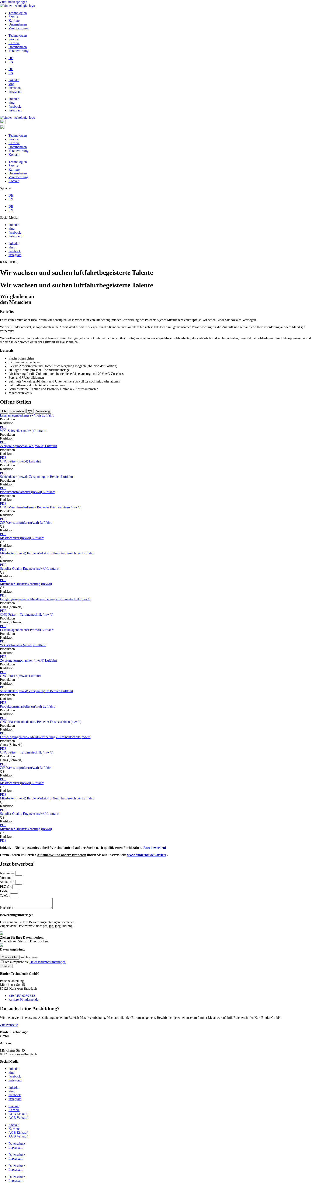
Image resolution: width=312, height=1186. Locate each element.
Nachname (7, 873)
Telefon (5, 895)
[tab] (4, 411)
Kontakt (13, 154)
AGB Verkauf (17, 1117)
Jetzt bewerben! (154, 847)
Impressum (15, 1147)
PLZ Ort (6, 886)
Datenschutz (16, 1143)
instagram (14, 91)
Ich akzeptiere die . (35, 962)
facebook (14, 88)
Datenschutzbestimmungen (48, 962)
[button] (7, 419)
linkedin (13, 80)
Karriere (14, 20)
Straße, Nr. (7, 882)
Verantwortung (18, 28)
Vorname (6, 877)
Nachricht (7, 907)
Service (13, 17)
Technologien (17, 13)
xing (11, 84)
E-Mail (5, 891)
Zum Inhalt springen (13, 2)
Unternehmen (17, 24)
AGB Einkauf (17, 1114)
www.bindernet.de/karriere (146, 855)
